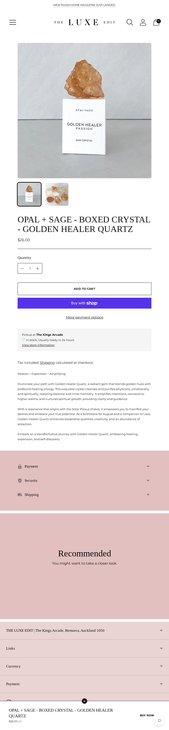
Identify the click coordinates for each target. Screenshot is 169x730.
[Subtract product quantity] (37, 268)
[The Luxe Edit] (84, 22)
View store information (38, 345)
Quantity (24, 258)
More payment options (84, 317)
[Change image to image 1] (29, 194)
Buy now (147, 715)
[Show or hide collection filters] (84, 701)
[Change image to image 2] (57, 194)
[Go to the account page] (143, 22)
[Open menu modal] (13, 22)
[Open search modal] (130, 22)
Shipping (47, 362)
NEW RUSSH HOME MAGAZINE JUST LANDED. (84, 5)
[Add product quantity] (22, 268)
